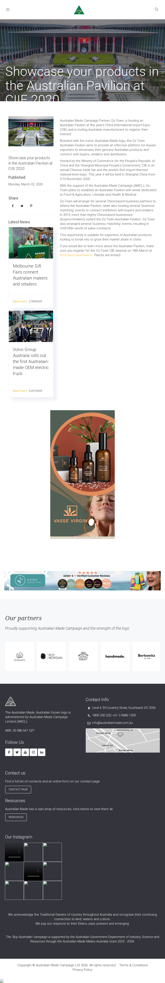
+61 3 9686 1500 (124, 715)
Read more (20, 301)
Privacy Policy (82, 970)
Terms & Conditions (133, 965)
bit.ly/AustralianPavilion (76, 255)
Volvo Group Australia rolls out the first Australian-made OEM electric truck (31, 361)
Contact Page (18, 789)
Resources (16, 817)
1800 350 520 (101, 715)
